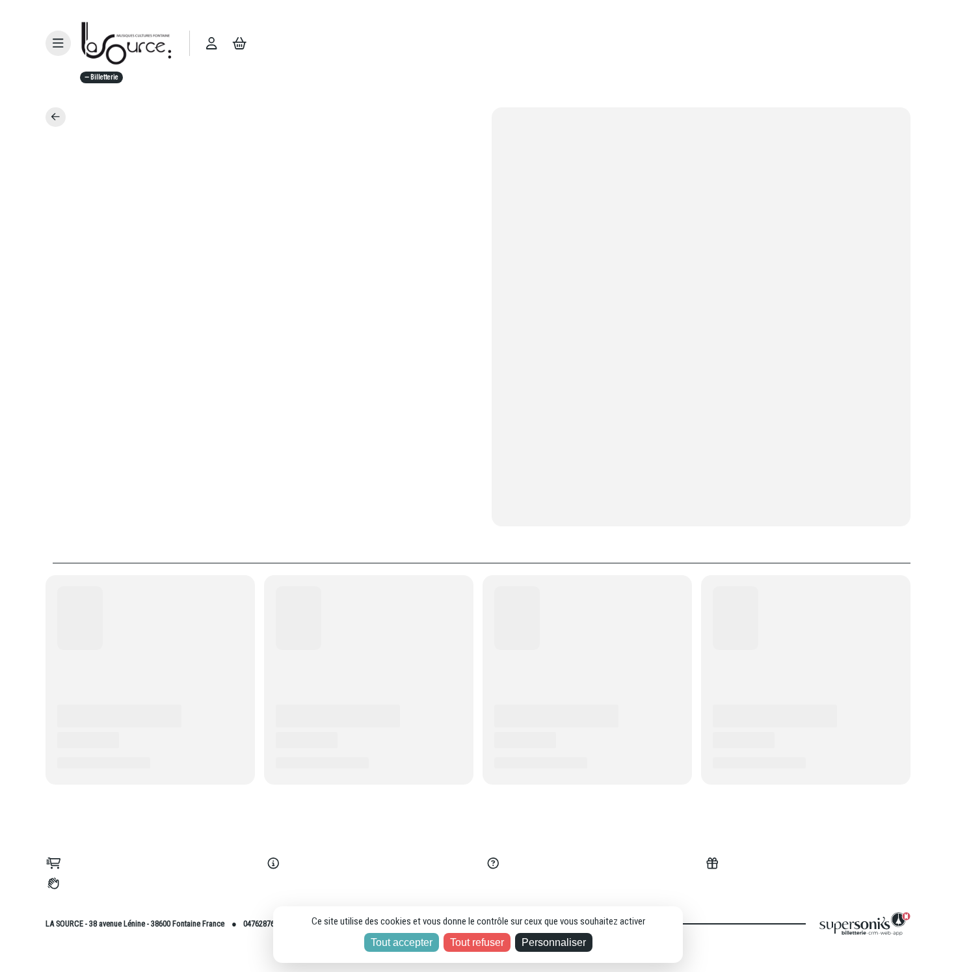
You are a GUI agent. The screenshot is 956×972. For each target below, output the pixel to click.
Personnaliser (554, 942)
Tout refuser (477, 942)
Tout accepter (401, 942)
